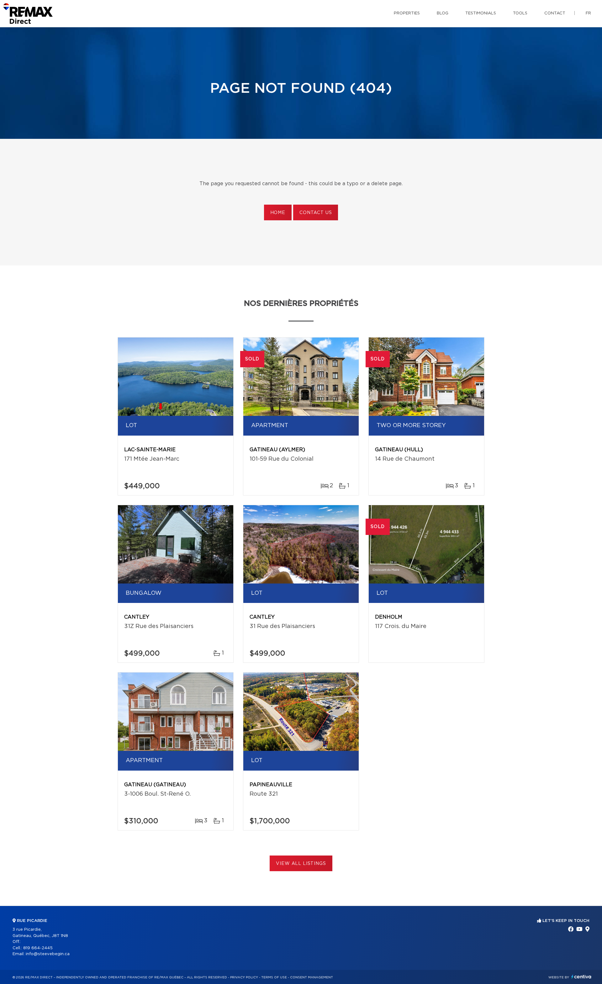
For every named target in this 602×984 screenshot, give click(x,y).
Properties (407, 13)
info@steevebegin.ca (48, 954)
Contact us (315, 213)
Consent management (311, 977)
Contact (554, 13)
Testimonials (480, 13)
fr (588, 13)
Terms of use (274, 977)
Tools (520, 13)
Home (277, 213)
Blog (442, 13)
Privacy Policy (244, 977)
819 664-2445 (38, 948)
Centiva (581, 977)
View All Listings (301, 863)
